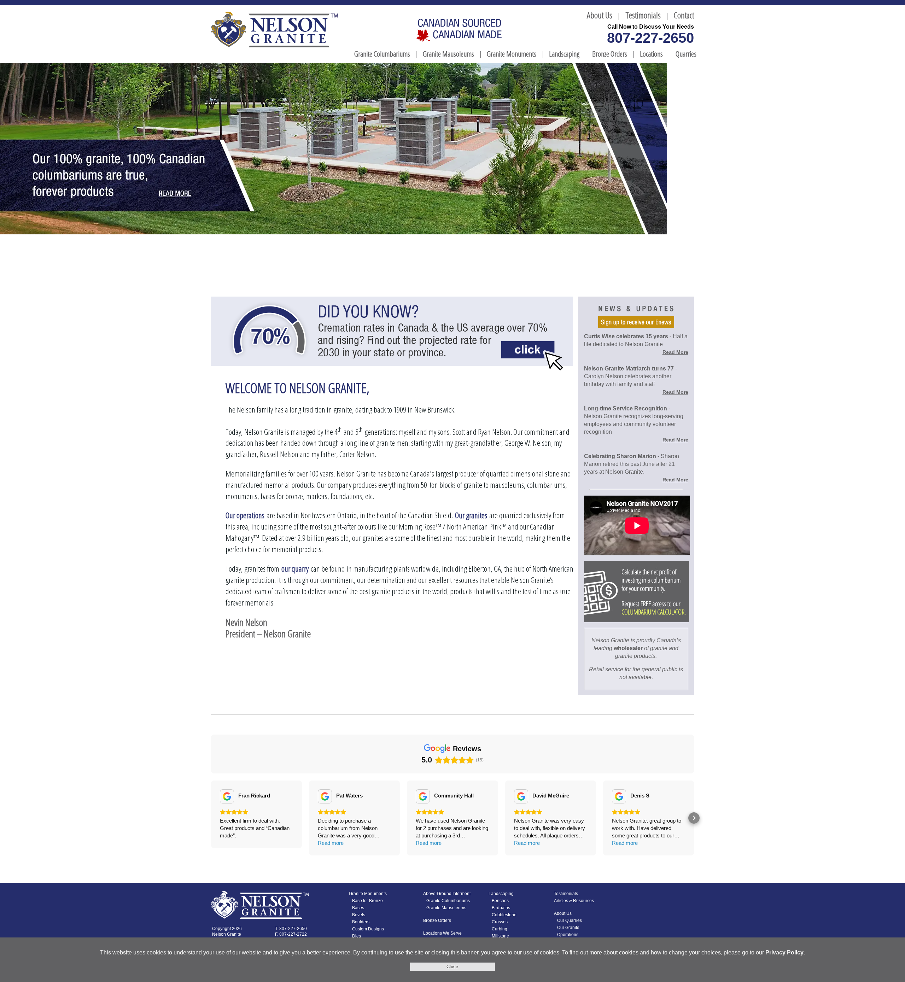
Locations (651, 54)
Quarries (686, 54)
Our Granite (568, 927)
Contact (684, 15)
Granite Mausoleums (448, 54)
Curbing (499, 929)
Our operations (245, 515)
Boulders (360, 921)
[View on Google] (227, 796)
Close (452, 966)
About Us (599, 15)
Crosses (500, 921)
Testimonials (643, 15)
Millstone (500, 936)
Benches (500, 900)
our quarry (295, 568)
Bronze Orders (609, 54)
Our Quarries (569, 920)
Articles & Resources (574, 900)
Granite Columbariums (382, 54)
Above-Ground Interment (447, 893)
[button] (211, 818)
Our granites (471, 515)
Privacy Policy (784, 952)
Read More (675, 352)
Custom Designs (368, 929)
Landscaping (564, 54)
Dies (356, 936)
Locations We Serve (442, 933)
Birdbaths (501, 907)
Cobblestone (504, 914)
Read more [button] (331, 843)
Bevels (358, 914)
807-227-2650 (650, 38)
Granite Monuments (511, 54)
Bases (358, 907)
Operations (567, 934)
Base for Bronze (367, 900)
